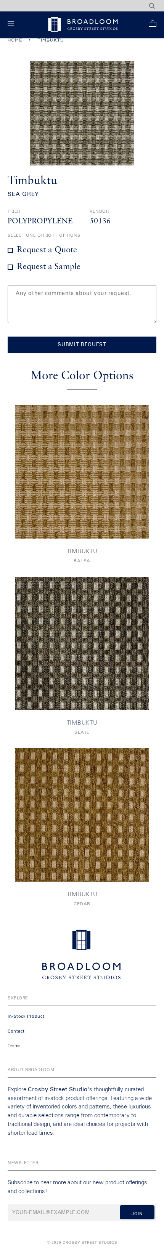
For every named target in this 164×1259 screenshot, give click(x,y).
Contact (16, 1031)
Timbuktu (82, 551)
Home (15, 40)
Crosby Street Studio (58, 1089)
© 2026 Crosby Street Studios (82, 1243)
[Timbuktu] (82, 472)
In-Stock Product (26, 1016)
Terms (14, 1046)
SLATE (82, 732)
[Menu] (12, 25)
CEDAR (82, 904)
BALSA (82, 561)
